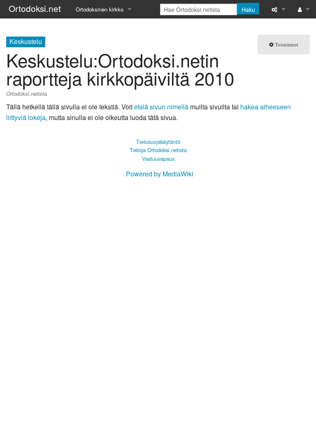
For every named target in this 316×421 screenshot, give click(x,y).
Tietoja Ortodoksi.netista (158, 150)
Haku (248, 9)
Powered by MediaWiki (159, 173)
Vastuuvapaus (158, 158)
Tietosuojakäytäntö (158, 142)
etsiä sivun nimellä (161, 106)
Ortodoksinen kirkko (99, 9)
